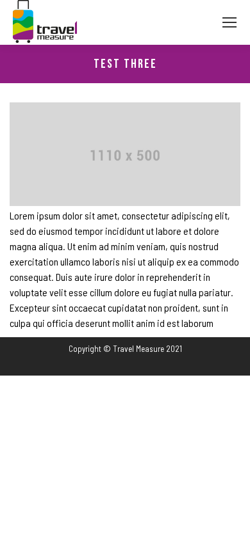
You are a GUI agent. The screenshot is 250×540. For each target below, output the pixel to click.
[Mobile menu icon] (229, 22)
